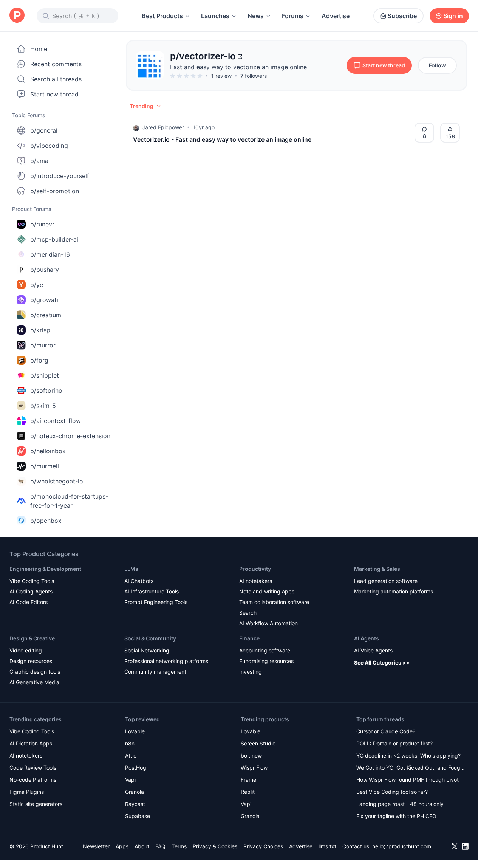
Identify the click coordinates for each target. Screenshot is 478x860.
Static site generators (35, 804)
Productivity (255, 569)
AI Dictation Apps (30, 743)
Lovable (135, 731)
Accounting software (264, 650)
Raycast (135, 804)
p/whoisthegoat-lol (57, 481)
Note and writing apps (266, 591)
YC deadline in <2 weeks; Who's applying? (408, 755)
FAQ (160, 846)
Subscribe (402, 16)
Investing (250, 671)
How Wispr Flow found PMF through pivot (407, 779)
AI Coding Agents (31, 591)
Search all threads (56, 79)
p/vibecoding (49, 145)
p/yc (36, 284)
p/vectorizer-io (203, 56)
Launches (215, 16)
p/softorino (46, 390)
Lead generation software (386, 581)
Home (38, 49)
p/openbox (46, 520)
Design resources (30, 661)
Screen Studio (258, 743)
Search (248, 612)
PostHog (135, 767)
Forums (292, 16)
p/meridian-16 (50, 254)
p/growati (44, 300)
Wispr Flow (254, 767)
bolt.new (251, 755)
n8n (130, 743)
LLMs (131, 569)
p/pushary (44, 269)
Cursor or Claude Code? (385, 731)
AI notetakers (255, 581)
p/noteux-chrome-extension (70, 436)
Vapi (130, 779)
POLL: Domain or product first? (394, 743)
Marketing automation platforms (393, 591)
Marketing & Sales (377, 569)
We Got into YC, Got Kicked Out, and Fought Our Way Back (410, 768)
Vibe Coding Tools (31, 581)
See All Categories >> (382, 662)
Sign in (453, 16)
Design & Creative (32, 638)
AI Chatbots (138, 581)
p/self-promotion (54, 191)
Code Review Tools (32, 767)
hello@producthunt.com (401, 846)
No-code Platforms (32, 779)
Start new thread (54, 94)
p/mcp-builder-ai (54, 239)
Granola (134, 792)
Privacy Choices (263, 846)
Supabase (137, 816)
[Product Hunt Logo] (17, 16)
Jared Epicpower (163, 127)
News (256, 16)
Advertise (336, 16)
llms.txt (327, 846)
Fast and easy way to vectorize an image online (238, 67)
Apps (122, 846)
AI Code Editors (28, 602)
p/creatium (45, 315)
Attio (130, 755)
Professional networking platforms (166, 661)
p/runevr (42, 224)
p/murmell (44, 466)
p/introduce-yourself (59, 176)
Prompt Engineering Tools (155, 602)
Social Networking (146, 650)
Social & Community (150, 638)
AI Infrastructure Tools (151, 591)
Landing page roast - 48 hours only (400, 804)
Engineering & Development (45, 569)
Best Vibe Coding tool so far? (392, 792)
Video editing (25, 650)
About (142, 846)
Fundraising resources (266, 661)
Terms (179, 846)
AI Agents (366, 638)
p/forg (39, 360)
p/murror (43, 345)
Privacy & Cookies (215, 846)
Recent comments (56, 64)
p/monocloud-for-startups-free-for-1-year (69, 501)
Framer (249, 779)
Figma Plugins (26, 792)
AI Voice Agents (373, 650)
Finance (249, 638)
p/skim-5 (43, 405)
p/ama (39, 160)
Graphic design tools (34, 671)
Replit (248, 792)
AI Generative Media (34, 682)
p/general (43, 130)
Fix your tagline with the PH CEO (396, 816)
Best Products (162, 16)
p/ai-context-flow (55, 421)
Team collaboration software (274, 602)
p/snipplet (44, 375)
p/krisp (40, 330)
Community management (155, 671)
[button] (146, 106)
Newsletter (96, 846)
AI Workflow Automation (268, 623)
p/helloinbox (48, 451)
